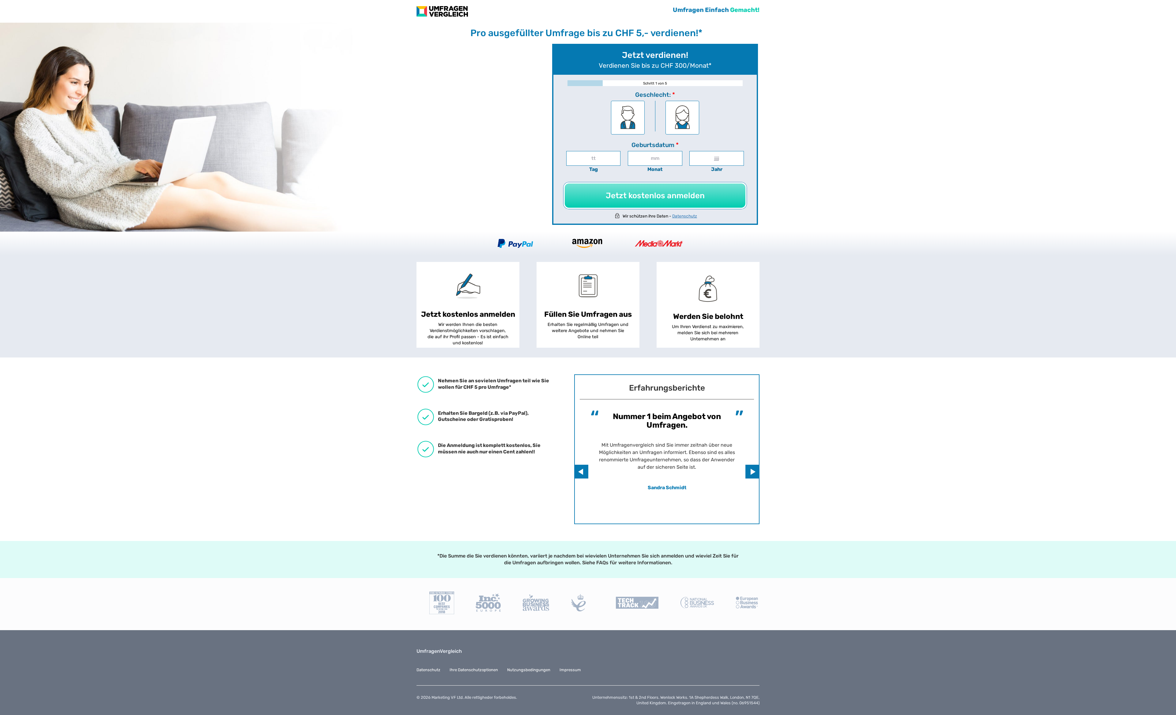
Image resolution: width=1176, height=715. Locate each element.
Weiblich (682, 119)
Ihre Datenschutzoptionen (474, 670)
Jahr (716, 169)
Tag (593, 169)
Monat (654, 169)
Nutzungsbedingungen (528, 670)
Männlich (628, 119)
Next (752, 472)
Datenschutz (684, 216)
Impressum (570, 670)
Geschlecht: (655, 94)
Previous (581, 472)
